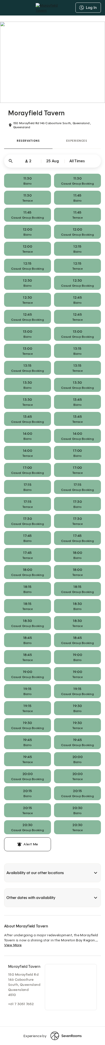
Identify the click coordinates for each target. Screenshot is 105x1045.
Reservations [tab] (28, 140)
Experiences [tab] (76, 140)
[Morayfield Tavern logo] (52, 7)
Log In (91, 7)
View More (13, 945)
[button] (52, 161)
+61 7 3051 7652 (21, 1004)
